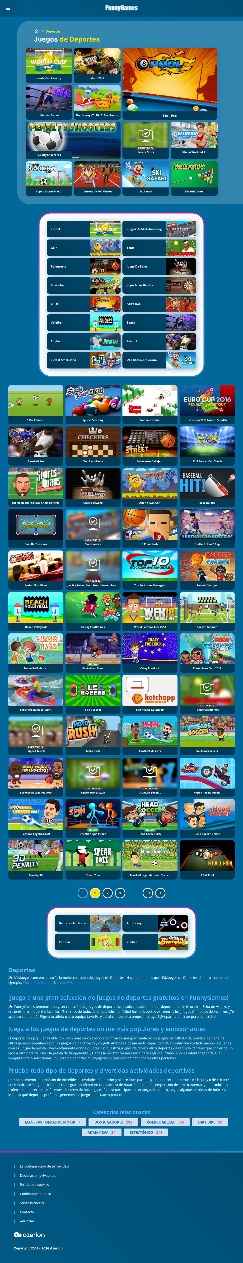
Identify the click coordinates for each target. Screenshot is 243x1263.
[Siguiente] (160, 893)
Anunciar (27, 1221)
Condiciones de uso (35, 1193)
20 (220, 1122)
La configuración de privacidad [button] (44, 1166)
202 (129, 1122)
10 (148, 893)
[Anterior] (83, 893)
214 (159, 1132)
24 (113, 1132)
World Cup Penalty (37, 982)
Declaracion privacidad (38, 1175)
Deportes (53, 31)
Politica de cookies (34, 1184)
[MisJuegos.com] (36, 31)
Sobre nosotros (32, 1203)
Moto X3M (65, 982)
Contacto (27, 1212)
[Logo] (121, 8)
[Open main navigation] (8, 8)
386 (181, 1122)
